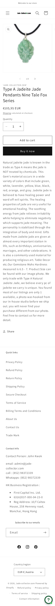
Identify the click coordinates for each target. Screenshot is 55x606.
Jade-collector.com (25, 583)
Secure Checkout (16, 394)
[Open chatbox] (48, 600)
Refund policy (24, 587)
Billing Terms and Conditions (23, 411)
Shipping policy (39, 593)
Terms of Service (16, 402)
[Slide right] (35, 79)
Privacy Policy (14, 362)
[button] (7, 13)
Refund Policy (14, 370)
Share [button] (10, 331)
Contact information (29, 598)
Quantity (7, 119)
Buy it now (27, 151)
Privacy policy (42, 587)
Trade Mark (12, 435)
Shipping (7, 113)
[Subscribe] (45, 532)
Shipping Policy (15, 386)
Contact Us (12, 427)
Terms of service (20, 593)
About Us (11, 419)
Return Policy (14, 378)
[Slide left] (20, 79)
